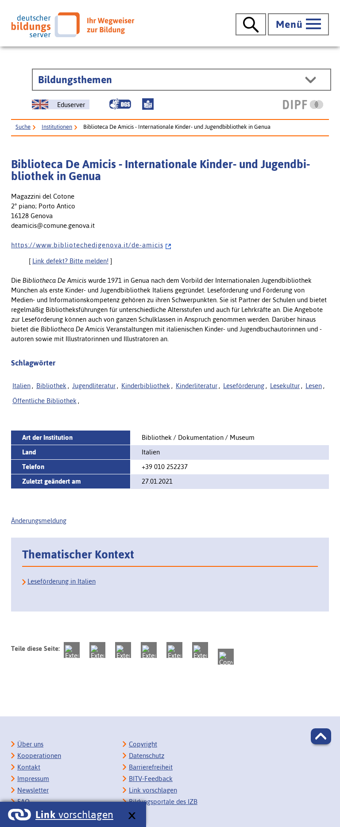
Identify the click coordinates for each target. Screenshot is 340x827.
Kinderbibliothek (145, 385)
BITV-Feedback (151, 778)
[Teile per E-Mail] (200, 650)
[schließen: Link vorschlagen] (131, 816)
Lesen (313, 385)
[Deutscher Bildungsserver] (72, 24)
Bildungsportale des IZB (163, 801)
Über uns (30, 744)
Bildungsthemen (75, 79)
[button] (321, 736)
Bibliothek (51, 385)
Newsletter (33, 790)
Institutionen (57, 126)
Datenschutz (146, 755)
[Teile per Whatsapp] (149, 650)
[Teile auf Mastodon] (72, 650)
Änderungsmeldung (38, 520)
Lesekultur (285, 385)
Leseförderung (243, 385)
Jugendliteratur (94, 385)
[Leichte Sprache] (148, 104)
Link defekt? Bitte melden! (70, 261)
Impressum (33, 778)
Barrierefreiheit (151, 767)
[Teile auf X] (123, 650)
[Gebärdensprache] (120, 104)
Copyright (143, 744)
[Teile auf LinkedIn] (174, 650)
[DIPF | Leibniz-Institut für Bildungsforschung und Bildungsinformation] (303, 104)
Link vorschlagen (153, 790)
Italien (21, 385)
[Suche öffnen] (251, 24)
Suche (23, 126)
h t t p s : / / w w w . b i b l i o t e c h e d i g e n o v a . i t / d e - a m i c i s (87, 245)
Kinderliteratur (196, 385)
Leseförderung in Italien (61, 581)
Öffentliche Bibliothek (44, 400)
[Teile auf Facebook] (97, 650)
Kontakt (28, 767)
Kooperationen (39, 755)
